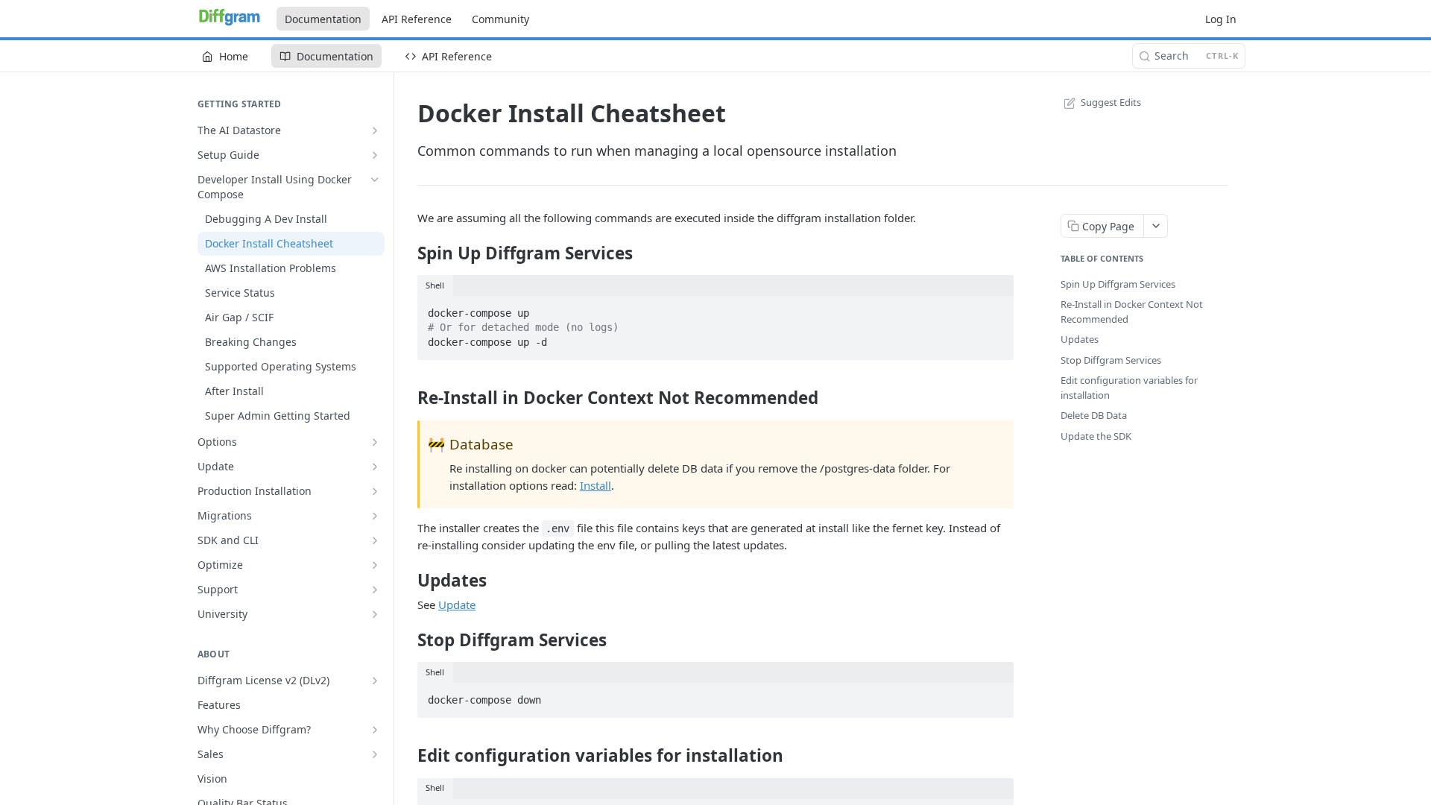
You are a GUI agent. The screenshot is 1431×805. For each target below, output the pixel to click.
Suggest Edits (1111, 102)
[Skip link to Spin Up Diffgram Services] (407, 253)
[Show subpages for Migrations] (375, 516)
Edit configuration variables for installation (1129, 387)
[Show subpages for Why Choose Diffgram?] (375, 730)
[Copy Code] (996, 308)
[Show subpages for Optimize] (375, 565)
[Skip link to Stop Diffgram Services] (407, 640)
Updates (1080, 339)
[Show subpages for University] (375, 614)
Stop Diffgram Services (1111, 360)
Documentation (323, 19)
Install (595, 485)
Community (500, 19)
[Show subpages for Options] (375, 442)
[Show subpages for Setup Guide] (375, 155)
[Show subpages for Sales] (375, 754)
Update (457, 604)
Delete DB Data (1094, 415)
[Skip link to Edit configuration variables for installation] (407, 756)
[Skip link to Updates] (407, 580)
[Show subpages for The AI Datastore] (375, 130)
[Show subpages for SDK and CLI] (375, 540)
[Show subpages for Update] (375, 467)
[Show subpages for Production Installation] (375, 491)
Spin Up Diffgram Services (1118, 284)
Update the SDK (1096, 436)
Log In (1220, 19)
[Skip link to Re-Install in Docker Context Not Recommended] (407, 398)
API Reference (417, 19)
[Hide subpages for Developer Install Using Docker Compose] (375, 180)
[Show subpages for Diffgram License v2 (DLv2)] (375, 680)
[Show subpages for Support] (375, 590)
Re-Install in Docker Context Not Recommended (1132, 311)
